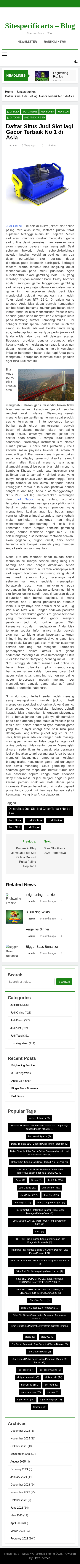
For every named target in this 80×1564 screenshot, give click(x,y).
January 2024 (18, 1476)
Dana (20, 1180)
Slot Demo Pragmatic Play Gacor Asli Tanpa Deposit (40, 1344)
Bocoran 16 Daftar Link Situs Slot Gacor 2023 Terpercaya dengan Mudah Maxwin (39, 1127)
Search (64, 981)
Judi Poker (47, 111)
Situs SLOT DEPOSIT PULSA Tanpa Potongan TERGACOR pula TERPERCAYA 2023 (39, 1291)
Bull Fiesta (17, 1096)
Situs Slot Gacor (39, 1300)
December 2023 (20, 1484)
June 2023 (16, 1507)
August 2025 (18, 1461)
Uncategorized (34, 117)
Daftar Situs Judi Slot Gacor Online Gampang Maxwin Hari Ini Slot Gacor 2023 (39, 1153)
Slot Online (30, 1384)
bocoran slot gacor (39, 1136)
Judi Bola (13, 111)
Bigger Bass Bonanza (42, 946)
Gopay (36, 1180)
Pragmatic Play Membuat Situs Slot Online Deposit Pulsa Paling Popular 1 (39, 1251)
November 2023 (20, 1492)
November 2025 (20, 1438)
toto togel (39, 1407)
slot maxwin (53, 1377)
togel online (25, 1399)
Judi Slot (63, 111)
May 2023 (16, 1515)
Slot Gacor (24, 499)
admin (13, 145)
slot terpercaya (31, 1392)
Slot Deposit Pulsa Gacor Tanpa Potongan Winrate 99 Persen (39, 1361)
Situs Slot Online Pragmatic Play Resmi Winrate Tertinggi (39, 1328)
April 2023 (16, 1523)
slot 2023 (47, 1337)
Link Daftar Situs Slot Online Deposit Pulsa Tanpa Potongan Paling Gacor (40, 1212)
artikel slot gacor (39, 1118)
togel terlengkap (51, 1399)
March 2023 (17, 1530)
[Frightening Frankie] (42, 78)
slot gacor (26, 1370)
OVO (39, 1231)
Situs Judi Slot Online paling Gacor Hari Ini (39, 1271)
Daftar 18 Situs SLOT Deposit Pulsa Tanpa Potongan (39, 1144)
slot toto (52, 1392)
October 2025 (18, 1446)
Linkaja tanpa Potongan (51, 1202)
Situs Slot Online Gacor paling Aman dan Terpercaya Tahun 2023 (39, 1317)
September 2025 (20, 1453)
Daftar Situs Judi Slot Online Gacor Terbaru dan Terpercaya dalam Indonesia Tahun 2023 (39, 1171)
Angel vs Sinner (37, 929)
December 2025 (20, 1430)
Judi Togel (13, 117)
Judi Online (30, 111)
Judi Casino (27, 1187)
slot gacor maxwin (28, 1377)
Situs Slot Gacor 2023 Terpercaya (39, 1308)
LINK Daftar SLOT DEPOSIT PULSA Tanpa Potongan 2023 (39, 1222)
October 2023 (18, 1500)
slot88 (30, 1337)
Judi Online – (15, 226)
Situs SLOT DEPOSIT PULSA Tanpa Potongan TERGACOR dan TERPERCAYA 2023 (39, 1280)
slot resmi (51, 1384)
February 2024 (19, 1469)
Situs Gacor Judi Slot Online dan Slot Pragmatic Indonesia (39, 1262)
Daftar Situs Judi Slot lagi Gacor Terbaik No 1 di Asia (40, 811)
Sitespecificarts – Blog (40, 26)
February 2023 (19, 1538)
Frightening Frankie (60, 74)
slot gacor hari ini (50, 1370)
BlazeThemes (41, 1558)
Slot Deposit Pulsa (39, 1351)
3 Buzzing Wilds (38, 912)
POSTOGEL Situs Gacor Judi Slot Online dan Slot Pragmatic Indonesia (40, 1241)
